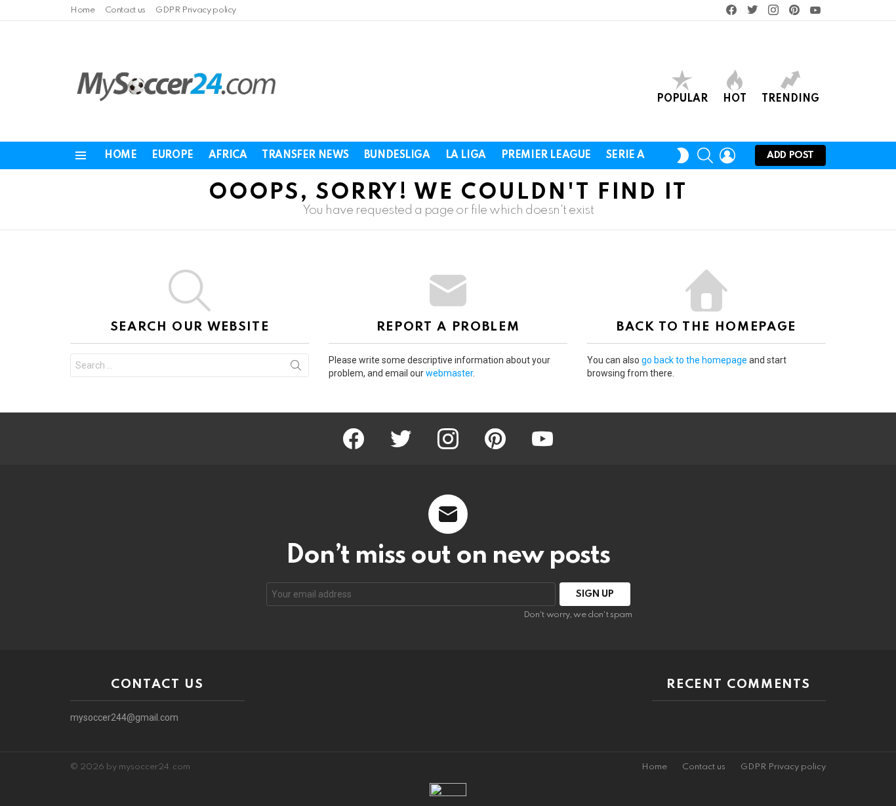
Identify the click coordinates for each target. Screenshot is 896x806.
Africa (228, 155)
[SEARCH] (705, 155)
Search (296, 367)
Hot (734, 99)
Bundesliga (397, 155)
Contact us (125, 10)
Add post (790, 155)
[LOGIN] (727, 155)
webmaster (449, 373)
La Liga (465, 155)
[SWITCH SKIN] (683, 155)
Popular (682, 99)
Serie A (625, 155)
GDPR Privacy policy (195, 10)
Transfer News (305, 155)
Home (82, 10)
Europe (172, 155)
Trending (790, 99)
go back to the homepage (694, 360)
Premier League (546, 155)
